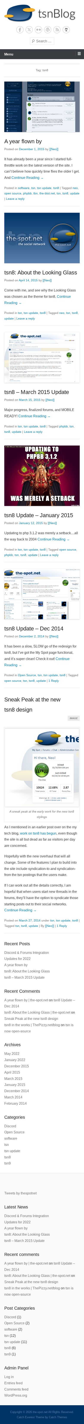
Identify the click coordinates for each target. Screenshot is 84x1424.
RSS (57, 29)
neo (75, 188)
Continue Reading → (27, 178)
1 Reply (53, 680)
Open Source (27, 675)
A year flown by (23, 141)
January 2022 (14, 1060)
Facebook (19, 29)
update (74, 193)
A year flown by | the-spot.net (26, 1000)
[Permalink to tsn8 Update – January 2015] (42, 476)
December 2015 (16, 1066)
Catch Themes (58, 1417)
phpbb (27, 193)
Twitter (29, 29)
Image (74, 718)
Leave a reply (15, 198)
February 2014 (15, 1103)
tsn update (44, 188)
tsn (33, 188)
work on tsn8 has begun (38, 833)
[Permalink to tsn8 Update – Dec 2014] (42, 594)
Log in (9, 1377)
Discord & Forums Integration (26, 953)
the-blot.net (47, 193)
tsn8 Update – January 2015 (38, 515)
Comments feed (16, 1389)
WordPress (47, 29)
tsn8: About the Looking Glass (40, 272)
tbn (35, 193)
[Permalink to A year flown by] (42, 107)
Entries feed (13, 1383)
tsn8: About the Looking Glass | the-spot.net (37, 1012)
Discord (10, 1126)
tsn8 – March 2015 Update (36, 392)
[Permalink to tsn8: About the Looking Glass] (42, 238)
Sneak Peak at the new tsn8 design (31, 1019)
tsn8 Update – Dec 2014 (33, 628)
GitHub (66, 29)
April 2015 (12, 1072)
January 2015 (14, 1085)
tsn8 (56, 188)
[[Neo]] (53, 149)
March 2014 (13, 1097)
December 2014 (16, 1091)
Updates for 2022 (17, 959)
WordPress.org (15, 1395)
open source (12, 193)
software (24, 188)
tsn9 (7, 1163)
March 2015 (13, 1079)
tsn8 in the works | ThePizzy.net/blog (32, 1025)
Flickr (38, 29)
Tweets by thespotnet (20, 1193)
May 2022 (11, 1053)
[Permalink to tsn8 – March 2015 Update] (42, 357)
